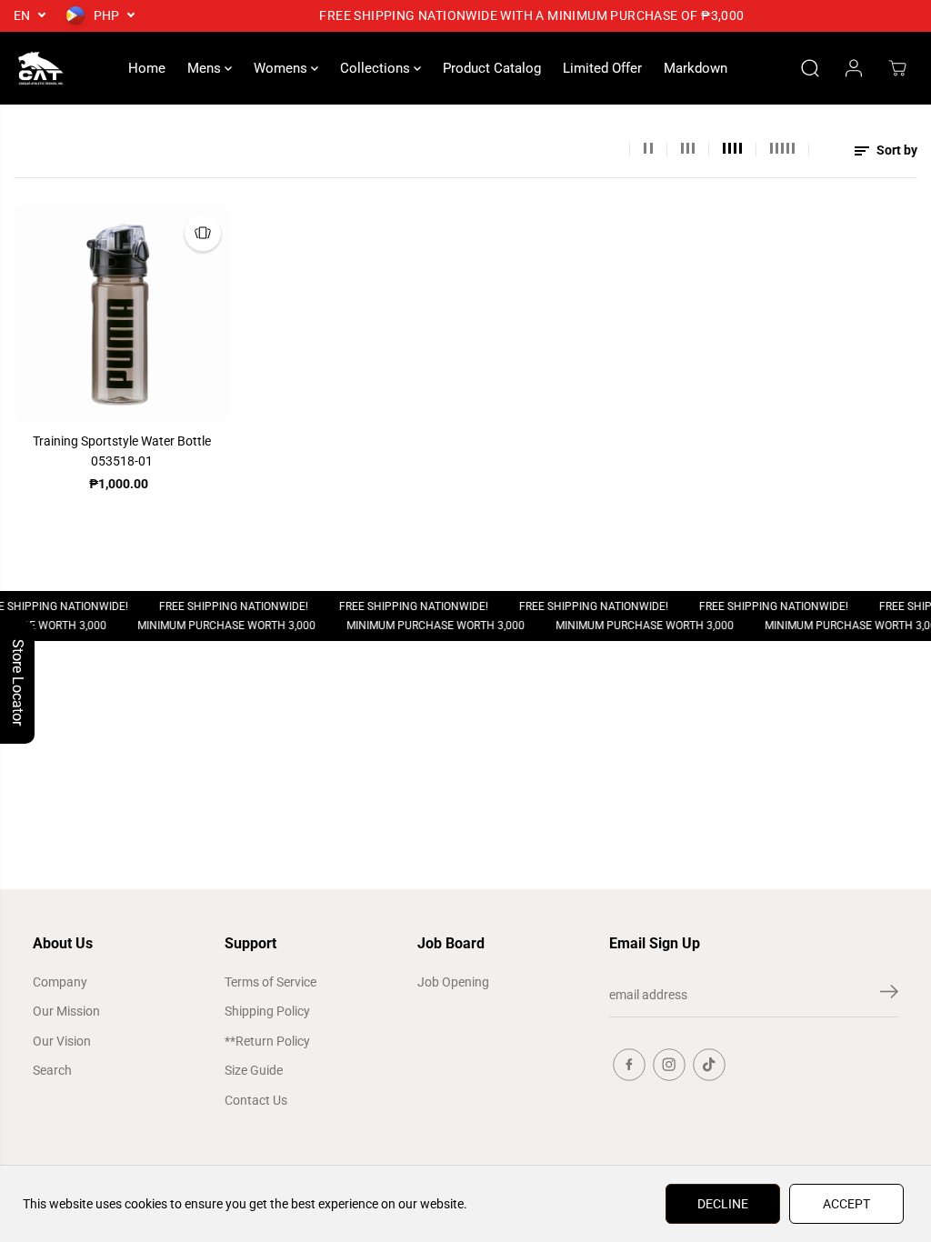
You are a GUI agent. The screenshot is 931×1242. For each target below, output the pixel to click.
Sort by (895, 150)
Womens (282, 68)
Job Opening (453, 982)
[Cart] (897, 68)
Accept (846, 1204)
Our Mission (66, 1011)
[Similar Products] (203, 233)
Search (52, 1070)
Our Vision (62, 1041)
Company (60, 982)
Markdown (695, 68)
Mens (206, 68)
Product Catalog (492, 68)
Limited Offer (602, 68)
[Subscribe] (889, 994)
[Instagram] (669, 1065)
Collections (377, 68)
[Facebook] (629, 1065)
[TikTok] (709, 1065)
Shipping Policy (267, 1011)
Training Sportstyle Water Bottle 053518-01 (122, 451)
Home (146, 68)
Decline (722, 1204)
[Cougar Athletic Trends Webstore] (41, 68)
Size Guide (254, 1070)
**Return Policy (267, 1041)
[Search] (810, 68)
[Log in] (854, 68)
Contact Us (256, 1100)
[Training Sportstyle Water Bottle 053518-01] (122, 313)
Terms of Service (270, 982)
